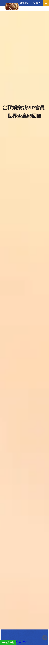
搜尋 (38, 3)
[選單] (46, 3)
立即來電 (22, 642)
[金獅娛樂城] (12, 6)
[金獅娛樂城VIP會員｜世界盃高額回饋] (24, 320)
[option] (24, 320)
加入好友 (9, 642)
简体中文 (24, 3)
